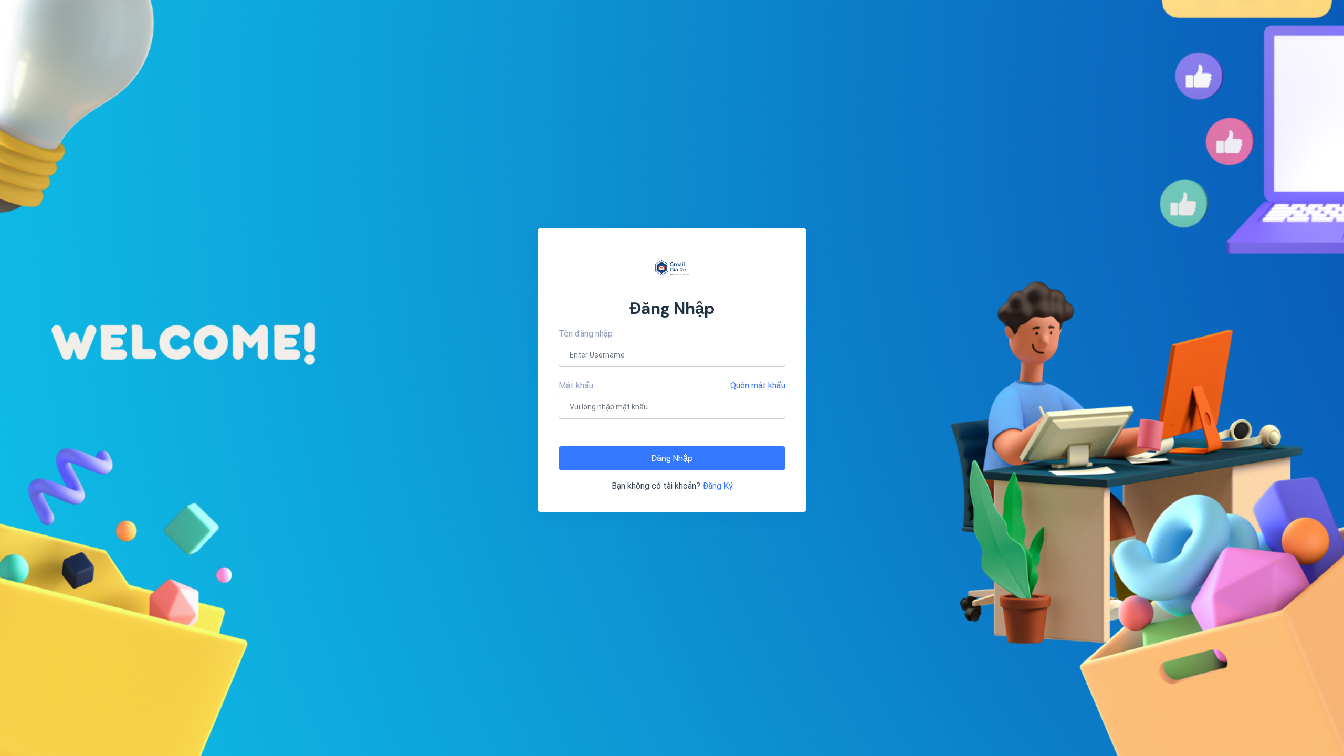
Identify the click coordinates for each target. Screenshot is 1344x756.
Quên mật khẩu (757, 386)
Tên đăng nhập (586, 334)
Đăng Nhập (672, 458)
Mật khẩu (576, 386)
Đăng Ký (717, 486)
